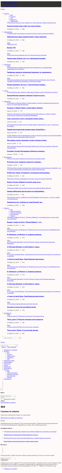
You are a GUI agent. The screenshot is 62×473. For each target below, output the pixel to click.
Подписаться (4, 460)
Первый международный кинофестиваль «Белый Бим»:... (26, 129)
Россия (12, 16)
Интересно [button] (7, 313)
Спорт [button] (6, 91)
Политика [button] (7, 64)
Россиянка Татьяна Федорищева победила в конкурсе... (26, 151)
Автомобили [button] (8, 32)
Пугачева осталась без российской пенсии (21, 307)
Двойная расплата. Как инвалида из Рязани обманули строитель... (21, 435)
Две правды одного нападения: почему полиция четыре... (27, 140)
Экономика (8, 368)
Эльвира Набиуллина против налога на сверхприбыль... (26, 191)
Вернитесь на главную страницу (12, 418)
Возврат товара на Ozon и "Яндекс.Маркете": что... (24, 222)
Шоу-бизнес (14, 214)
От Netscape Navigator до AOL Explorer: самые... (23, 247)
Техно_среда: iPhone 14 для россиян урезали (22, 330)
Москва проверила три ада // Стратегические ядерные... (26, 85)
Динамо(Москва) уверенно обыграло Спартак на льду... (26, 95)
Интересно (7, 379)
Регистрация (13, 6)
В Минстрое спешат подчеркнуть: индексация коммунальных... (28, 173)
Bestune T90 (11, 48)
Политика (7, 363)
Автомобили (8, 362)
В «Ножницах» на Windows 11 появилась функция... (24, 234)
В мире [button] (6, 13)
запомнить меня (9, 399)
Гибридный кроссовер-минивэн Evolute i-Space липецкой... (27, 37)
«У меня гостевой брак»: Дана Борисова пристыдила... (25, 259)
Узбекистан (14, 21)
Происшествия (15, 211)
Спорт (6, 365)
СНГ (11, 18)
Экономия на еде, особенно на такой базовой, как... (25, 202)
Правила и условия (10, 2)
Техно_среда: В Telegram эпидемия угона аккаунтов (25, 319)
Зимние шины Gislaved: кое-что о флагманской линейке (26, 58)
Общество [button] (7, 101)
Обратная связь (9, 3)
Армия (12, 216)
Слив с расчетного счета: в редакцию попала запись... (25, 119)
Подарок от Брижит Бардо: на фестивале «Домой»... (25, 108)
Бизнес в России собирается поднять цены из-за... (24, 182)
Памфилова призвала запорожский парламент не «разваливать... (29, 72)
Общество (7, 366)
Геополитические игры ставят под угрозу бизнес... (24, 26)
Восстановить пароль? (8, 402)
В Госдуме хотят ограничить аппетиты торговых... (24, 162)
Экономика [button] (8, 157)
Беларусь (13, 19)
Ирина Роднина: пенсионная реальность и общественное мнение (21, 441)
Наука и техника (15, 213)
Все (11, 15)
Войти (6, 6)
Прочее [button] (6, 208)
